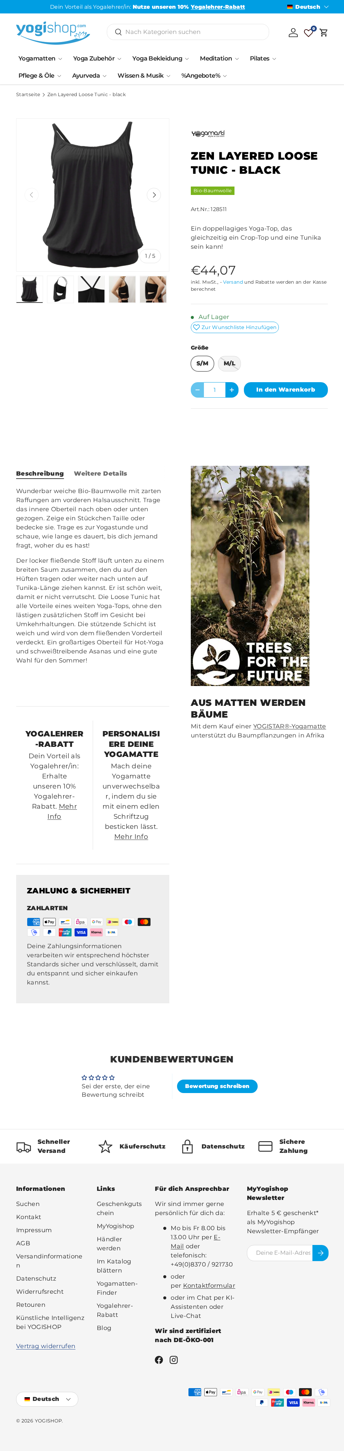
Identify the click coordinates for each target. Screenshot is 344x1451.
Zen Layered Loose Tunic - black (86, 94)
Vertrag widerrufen (45, 1346)
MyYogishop (115, 1226)
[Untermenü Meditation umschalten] (237, 59)
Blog (104, 1328)
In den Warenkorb (285, 389)
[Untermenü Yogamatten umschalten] (60, 59)
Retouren (30, 1304)
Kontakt (28, 1217)
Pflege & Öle (36, 75)
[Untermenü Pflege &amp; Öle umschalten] (59, 76)
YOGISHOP (48, 1420)
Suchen (28, 1204)
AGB (23, 1243)
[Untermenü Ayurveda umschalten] (104, 76)
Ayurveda (86, 75)
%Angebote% (200, 75)
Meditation (216, 58)
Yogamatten (36, 58)
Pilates (259, 58)
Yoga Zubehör (94, 58)
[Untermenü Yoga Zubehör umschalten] (119, 59)
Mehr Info (131, 837)
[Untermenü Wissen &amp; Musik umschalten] (168, 76)
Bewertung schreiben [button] (217, 1086)
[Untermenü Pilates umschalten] (274, 59)
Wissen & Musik (140, 75)
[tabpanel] (92, 591)
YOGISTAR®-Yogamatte (289, 726)
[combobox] (188, 32)
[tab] (40, 473)
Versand (233, 282)
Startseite (28, 94)
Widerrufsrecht (39, 1291)
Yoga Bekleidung (157, 58)
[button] (323, 32)
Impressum (34, 1230)
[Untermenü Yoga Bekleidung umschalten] (187, 59)
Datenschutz (36, 1278)
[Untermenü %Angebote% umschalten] (225, 76)
